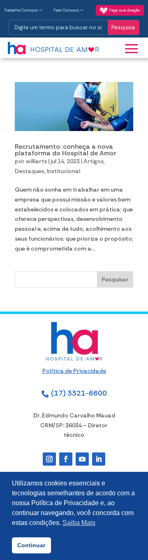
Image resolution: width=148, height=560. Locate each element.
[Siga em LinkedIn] (98, 459)
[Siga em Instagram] (49, 459)
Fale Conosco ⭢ (68, 10)
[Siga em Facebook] (65, 459)
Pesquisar (115, 279)
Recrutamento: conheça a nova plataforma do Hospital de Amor (65, 149)
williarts (36, 161)
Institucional (63, 171)
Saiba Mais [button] (78, 522)
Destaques (29, 171)
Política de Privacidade (74, 371)
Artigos (93, 161)
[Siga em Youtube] (82, 459)
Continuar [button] (31, 545)
